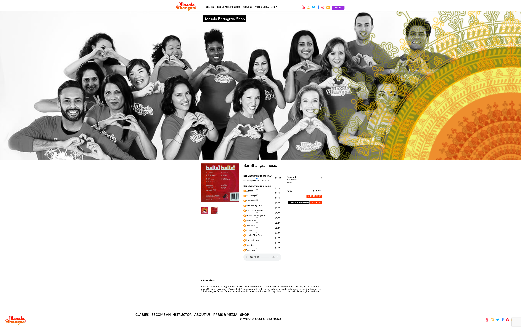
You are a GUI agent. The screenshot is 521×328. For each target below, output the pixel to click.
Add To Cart (314, 196)
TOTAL (290, 191)
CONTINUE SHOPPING (299, 203)
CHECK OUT (316, 203)
